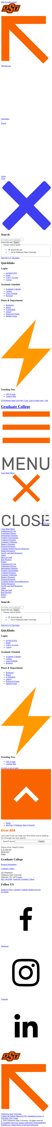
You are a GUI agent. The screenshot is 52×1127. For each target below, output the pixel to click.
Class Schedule (11, 293)
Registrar (9, 296)
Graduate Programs (8, 540)
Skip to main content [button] (9, 2)
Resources (25, 549)
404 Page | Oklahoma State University (20, 825)
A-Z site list (6, 849)
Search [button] (41, 841)
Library (8, 312)
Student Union (11, 316)
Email (8, 275)
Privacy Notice (10, 1125)
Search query (9, 841)
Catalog (9, 291)
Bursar (8, 307)
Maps (3, 854)
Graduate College (7, 869)
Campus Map (11, 396)
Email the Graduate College (23, 879)
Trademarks (33, 1125)
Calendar (16, 890)
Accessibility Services (9, 1123)
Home (8, 823)
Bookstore (10, 305)
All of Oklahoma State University (23, 252)
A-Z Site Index (14, 258)
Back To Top (45, 523)
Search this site (6, 242)
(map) (20, 877)
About (3, 555)
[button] (26, 121)
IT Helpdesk (10, 309)
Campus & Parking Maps (10, 1116)
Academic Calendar (13, 289)
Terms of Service (22, 1125)
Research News (7, 890)
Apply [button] (3, 597)
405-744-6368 (6, 879)
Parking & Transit (12, 314)
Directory (4, 258)
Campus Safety (23, 1123)
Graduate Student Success (11, 549)
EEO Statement (35, 1123)
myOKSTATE (11, 273)
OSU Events (10, 394)
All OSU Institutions (28, 1116)
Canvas (8, 280)
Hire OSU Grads (11, 1118)
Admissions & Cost (8, 531)
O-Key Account (12, 277)
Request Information (9, 864)
